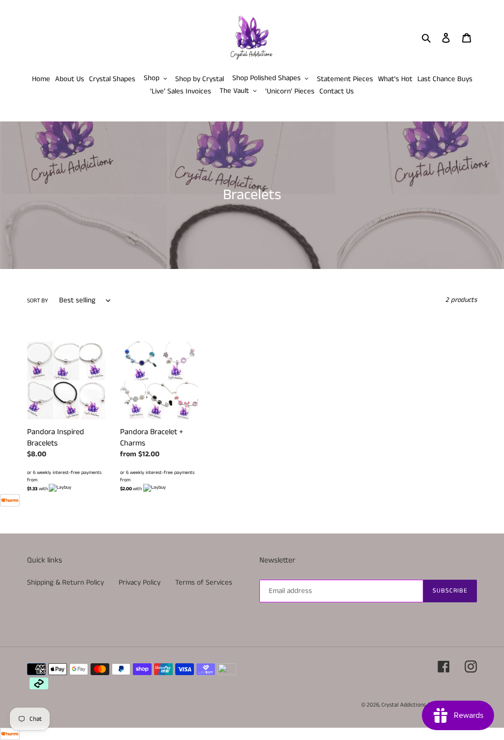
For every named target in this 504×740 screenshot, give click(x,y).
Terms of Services (203, 582)
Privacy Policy (139, 582)
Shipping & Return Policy (65, 582)
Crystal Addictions (403, 705)
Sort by (37, 300)
